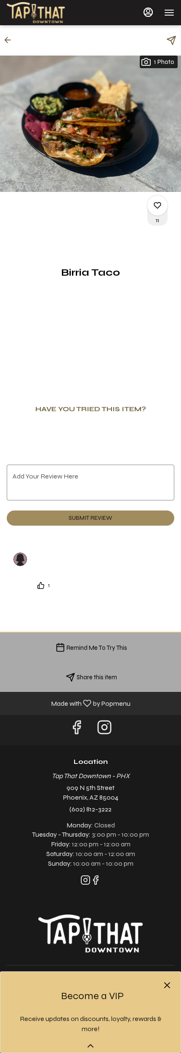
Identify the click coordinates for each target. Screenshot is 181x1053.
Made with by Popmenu (68, 703)
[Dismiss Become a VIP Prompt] (167, 985)
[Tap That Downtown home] (45, 12)
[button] (10, 40)
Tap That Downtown (90, 933)
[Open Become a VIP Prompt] (90, 1046)
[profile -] (148, 12)
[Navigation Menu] (169, 12)
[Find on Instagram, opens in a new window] (104, 730)
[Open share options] (171, 40)
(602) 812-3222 (90, 809)
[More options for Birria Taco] (157, 205)
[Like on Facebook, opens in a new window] (76, 730)
